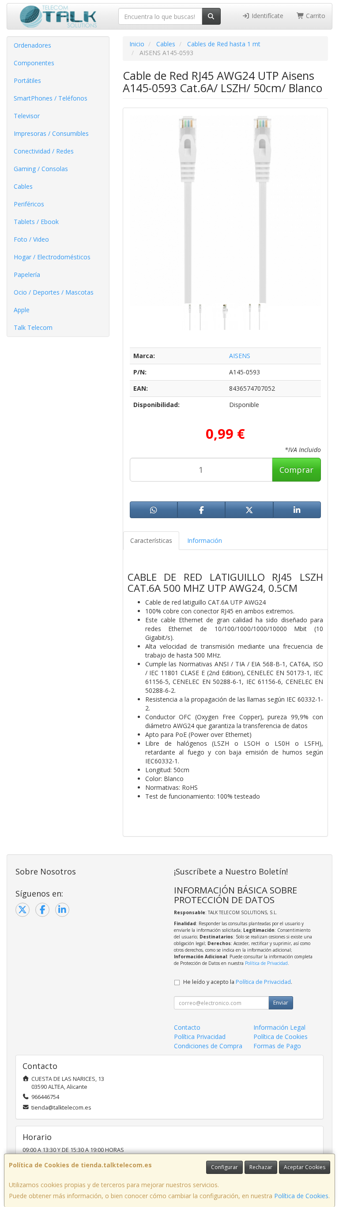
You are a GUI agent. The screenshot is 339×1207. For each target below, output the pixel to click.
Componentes (34, 63)
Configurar (224, 1167)
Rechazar (260, 1167)
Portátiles (27, 80)
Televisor (27, 116)
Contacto (187, 1027)
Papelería (27, 274)
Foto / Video (31, 239)
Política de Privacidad (266, 963)
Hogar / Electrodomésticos (52, 257)
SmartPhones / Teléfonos (50, 98)
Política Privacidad (200, 1036)
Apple (22, 310)
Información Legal (279, 1027)
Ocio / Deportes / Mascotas (54, 292)
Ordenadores (32, 45)
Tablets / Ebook (36, 221)
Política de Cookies (301, 1196)
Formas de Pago (277, 1046)
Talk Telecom (33, 327)
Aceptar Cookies (304, 1167)
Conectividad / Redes (44, 151)
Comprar (296, 469)
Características (151, 540)
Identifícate (266, 15)
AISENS (239, 355)
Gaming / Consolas (41, 168)
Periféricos (29, 204)
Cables (23, 186)
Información (204, 540)
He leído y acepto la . (237, 982)
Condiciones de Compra (208, 1046)
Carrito (314, 15)
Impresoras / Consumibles (51, 133)
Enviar (280, 1002)
